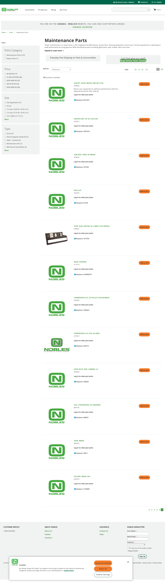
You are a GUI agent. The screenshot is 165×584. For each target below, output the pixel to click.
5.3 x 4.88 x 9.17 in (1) (15, 116)
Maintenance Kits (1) (14, 143)
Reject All (103, 569)
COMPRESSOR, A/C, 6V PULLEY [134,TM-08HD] (91, 298)
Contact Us (144, 2)
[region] (71, 568)
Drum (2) (10, 133)
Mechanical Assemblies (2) (17, 147)
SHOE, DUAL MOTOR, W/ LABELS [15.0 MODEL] (92, 226)
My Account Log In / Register (124, 2)
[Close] (128, 562)
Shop (53, 10)
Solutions (30, 10)
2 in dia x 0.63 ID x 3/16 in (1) (17, 109)
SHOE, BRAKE (79, 441)
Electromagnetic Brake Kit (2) (17, 137)
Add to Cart (144, 84)
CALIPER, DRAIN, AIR (82, 476)
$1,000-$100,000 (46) (14, 77)
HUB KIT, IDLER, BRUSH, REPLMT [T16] (88, 83)
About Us (48, 531)
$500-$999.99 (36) (13, 87)
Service (63, 10)
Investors (48, 538)
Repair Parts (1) (12, 58)
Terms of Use (147, 563)
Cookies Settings (103, 574)
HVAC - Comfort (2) (14, 140)
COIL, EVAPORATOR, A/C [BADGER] (87, 405)
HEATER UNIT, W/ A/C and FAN (86, 119)
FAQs (102, 534)
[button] (54, 51)
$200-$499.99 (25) (13, 80)
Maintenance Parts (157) (16, 55)
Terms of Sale (157, 563)
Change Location (82, 27)
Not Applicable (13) (14, 102)
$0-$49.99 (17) (12, 74)
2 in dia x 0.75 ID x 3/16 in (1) (17, 113)
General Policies (135, 563)
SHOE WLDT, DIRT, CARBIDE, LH (86, 369)
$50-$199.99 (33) (13, 84)
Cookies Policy (69, 571)
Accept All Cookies (103, 563)
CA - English (158, 2)
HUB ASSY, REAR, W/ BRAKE (84, 154)
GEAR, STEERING (80, 262)
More (6, 119)
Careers (48, 534)
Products (42, 10)
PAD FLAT (77, 190)
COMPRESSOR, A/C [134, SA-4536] (87, 333)
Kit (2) (9, 106)
